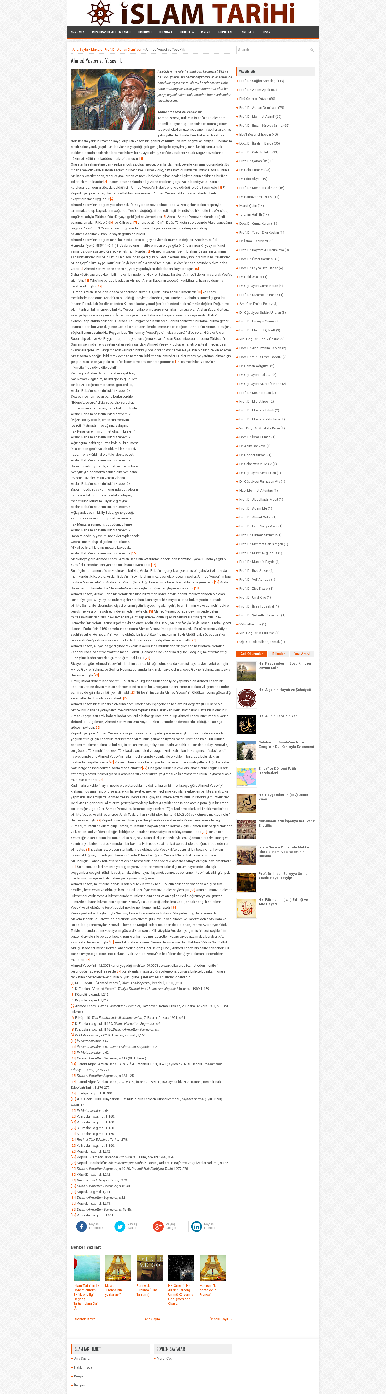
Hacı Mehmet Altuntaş (256, 490)
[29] (98, 820)
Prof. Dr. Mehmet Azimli (257, 117)
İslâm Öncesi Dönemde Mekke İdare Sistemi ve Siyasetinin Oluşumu (284, 851)
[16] (153, 565)
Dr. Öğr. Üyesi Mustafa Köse (260, 384)
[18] (196, 588)
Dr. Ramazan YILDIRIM (256, 197)
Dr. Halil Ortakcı (250, 277)
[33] (192, 890)
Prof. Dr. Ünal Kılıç (252, 597)
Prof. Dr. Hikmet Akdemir (258, 535)
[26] (111, 762)
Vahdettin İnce (250, 624)
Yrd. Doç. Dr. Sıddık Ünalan (259, 339)
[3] (220, 187)
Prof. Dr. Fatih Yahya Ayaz (258, 526)
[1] (141, 159)
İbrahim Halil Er (250, 215)
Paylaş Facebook (96, 1226)
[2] (105, 182)
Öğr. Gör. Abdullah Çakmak (259, 642)
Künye (78, 1376)
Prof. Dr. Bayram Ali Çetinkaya (261, 250)
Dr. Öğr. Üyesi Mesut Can (257, 473)
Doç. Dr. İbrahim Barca (256, 143)
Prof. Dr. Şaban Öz (253, 161)
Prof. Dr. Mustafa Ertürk (256, 410)
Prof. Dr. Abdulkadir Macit (258, 499)
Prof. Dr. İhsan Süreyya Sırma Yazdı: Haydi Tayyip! (283, 876)
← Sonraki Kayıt (83, 1319)
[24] (125, 698)
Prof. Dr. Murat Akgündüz (258, 553)
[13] (199, 292)
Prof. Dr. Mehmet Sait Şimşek (261, 544)
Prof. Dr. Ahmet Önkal (255, 517)
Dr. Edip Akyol (249, 179)
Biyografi (145, 32)
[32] (73, 867)
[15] (134, 553)
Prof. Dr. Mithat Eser (254, 401)
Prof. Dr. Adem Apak (254, 90)
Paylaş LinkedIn (210, 1226)
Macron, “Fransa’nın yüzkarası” (113, 1290)
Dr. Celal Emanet (251, 170)
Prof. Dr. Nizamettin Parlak (258, 295)
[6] (112, 222)
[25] (97, 727)
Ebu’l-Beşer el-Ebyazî (255, 134)
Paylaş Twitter (132, 1226)
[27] (144, 768)
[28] (100, 780)
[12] (99, 286)
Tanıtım (247, 31)
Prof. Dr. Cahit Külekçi (255, 152)
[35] (111, 942)
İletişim (79, 1385)
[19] (150, 611)
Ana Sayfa (77, 32)
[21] (147, 658)
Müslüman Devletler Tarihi (111, 32)
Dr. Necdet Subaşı (253, 455)
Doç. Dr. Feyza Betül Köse (258, 268)
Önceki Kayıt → (221, 1319)
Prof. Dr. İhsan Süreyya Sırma (261, 125)
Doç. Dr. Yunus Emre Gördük (260, 357)
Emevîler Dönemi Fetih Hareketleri (277, 771)
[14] (177, 362)
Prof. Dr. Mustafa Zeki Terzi (259, 419)
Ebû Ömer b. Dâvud (253, 99)
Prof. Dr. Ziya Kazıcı (253, 588)
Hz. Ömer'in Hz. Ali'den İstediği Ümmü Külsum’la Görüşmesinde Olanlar (180, 1294)
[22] (96, 675)
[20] (193, 640)
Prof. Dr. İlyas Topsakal (256, 606)
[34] (174, 907)
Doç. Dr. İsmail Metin (254, 437)
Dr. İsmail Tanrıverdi (254, 241)
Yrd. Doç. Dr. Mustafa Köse (259, 428)
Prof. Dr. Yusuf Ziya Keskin (259, 232)
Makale (206, 32)
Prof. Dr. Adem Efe (253, 508)
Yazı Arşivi (302, 654)
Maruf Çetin (248, 206)
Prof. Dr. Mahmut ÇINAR (257, 330)
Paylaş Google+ (172, 1226)
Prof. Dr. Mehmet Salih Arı (258, 188)
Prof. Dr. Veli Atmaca (254, 580)
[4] (111, 199)
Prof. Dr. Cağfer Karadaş (257, 81)
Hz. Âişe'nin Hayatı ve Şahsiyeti (285, 690)
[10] (196, 269)
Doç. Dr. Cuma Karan (254, 223)
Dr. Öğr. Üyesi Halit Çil (255, 375)
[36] (87, 960)
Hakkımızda (83, 1367)
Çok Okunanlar (252, 654)
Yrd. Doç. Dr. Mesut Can (257, 633)
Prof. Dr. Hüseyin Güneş (257, 321)
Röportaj (225, 32)
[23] (133, 693)
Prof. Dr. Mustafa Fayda (257, 562)
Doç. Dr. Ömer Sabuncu (256, 259)
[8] (148, 251)
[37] (118, 971)
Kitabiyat (166, 32)
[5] (164, 217)
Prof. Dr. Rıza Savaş (254, 571)
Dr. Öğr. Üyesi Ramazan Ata (259, 481)
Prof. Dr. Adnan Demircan (123, 50)
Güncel (187, 31)
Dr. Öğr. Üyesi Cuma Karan (258, 286)
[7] (135, 222)
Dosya (266, 32)
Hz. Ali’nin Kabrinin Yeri (278, 716)
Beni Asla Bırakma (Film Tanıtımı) (147, 1290)
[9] (81, 269)
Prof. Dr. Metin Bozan (255, 393)
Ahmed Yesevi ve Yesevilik (96, 60)
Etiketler (278, 654)
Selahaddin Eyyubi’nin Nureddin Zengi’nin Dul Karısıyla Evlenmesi (286, 744)
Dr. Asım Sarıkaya (252, 446)
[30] (204, 832)
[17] (216, 582)
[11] (86, 280)
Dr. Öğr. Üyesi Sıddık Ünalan (260, 313)
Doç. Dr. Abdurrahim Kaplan (260, 348)
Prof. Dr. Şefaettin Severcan (259, 615)
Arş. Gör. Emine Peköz (256, 304)
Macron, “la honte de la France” (208, 1290)
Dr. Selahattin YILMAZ (255, 464)
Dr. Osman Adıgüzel (254, 366)
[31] (87, 849)
